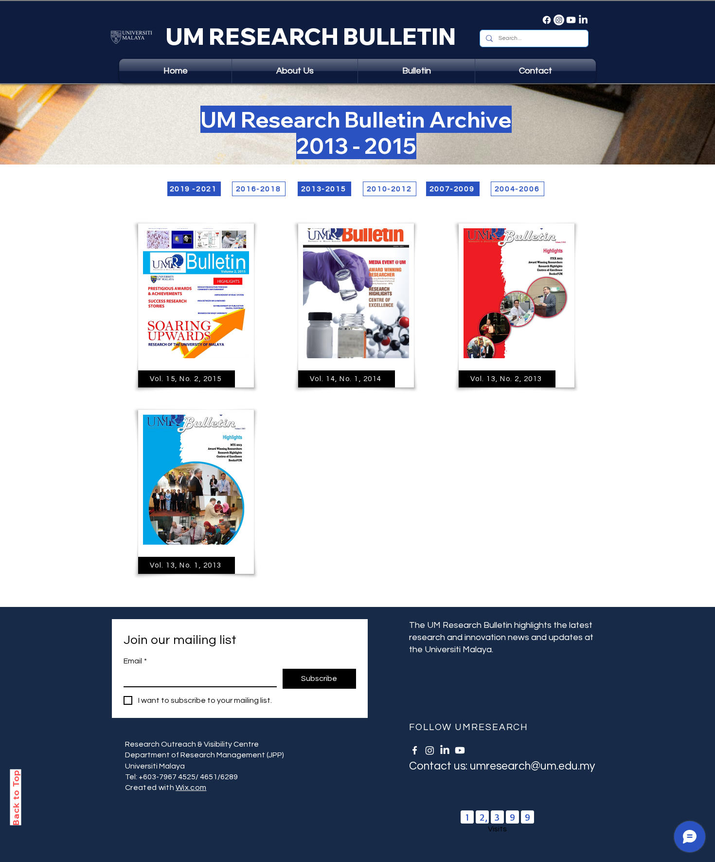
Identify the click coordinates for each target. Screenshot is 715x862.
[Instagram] (559, 20)
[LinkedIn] (583, 20)
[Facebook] (546, 20)
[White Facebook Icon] (414, 750)
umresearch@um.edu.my (532, 766)
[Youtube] (571, 20)
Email (135, 661)
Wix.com (191, 787)
